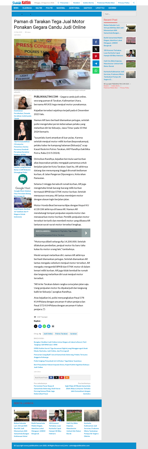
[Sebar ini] (96, 42)
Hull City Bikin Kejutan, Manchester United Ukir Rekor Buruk (74, 428)
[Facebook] (51, 377)
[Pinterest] (61, 377)
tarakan (73, 334)
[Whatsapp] (96, 71)
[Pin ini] (96, 56)
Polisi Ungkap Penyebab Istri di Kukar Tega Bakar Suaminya (58, 361)
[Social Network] (133, 2)
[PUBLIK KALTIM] (21, 2)
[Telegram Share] (96, 63)
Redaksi (106, 86)
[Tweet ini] (96, 49)
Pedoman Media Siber (111, 88)
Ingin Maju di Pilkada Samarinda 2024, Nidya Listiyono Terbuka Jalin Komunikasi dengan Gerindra (77, 388)
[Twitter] (56, 377)
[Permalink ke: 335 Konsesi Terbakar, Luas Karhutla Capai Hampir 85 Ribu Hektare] (56, 415)
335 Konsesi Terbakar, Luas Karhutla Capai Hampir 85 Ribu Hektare (55, 428)
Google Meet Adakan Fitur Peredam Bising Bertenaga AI (22, 193)
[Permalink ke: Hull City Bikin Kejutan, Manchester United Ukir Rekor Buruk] (74, 415)
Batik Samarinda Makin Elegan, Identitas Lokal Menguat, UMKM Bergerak (38, 428)
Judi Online (48, 334)
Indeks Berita (115, 86)
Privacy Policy (124, 88)
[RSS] (67, 377)
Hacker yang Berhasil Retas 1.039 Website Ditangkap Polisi (22, 169)
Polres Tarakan (61, 334)
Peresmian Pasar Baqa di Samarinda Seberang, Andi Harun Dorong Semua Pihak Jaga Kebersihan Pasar (47, 388)
